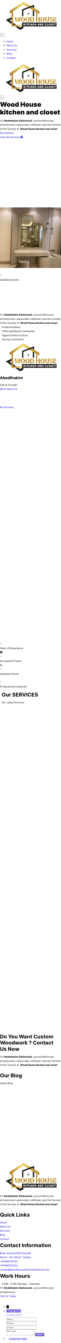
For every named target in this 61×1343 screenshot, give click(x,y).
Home (10, 41)
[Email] (22, 1327)
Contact (11, 57)
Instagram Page (18, 1338)
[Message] (21, 1334)
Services (12, 49)
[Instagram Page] (8, 1338)
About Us (12, 45)
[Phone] (22, 1323)
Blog (9, 53)
